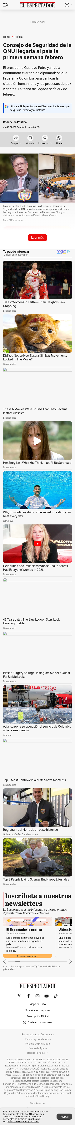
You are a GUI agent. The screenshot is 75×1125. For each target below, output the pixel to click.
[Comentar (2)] (45, 138)
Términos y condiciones (38, 1039)
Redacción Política (15, 122)
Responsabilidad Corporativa (38, 1034)
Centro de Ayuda (37, 1048)
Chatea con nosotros (40, 1022)
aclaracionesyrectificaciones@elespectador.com (37, 1081)
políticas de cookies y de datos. (23, 1121)
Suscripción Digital (37, 1016)
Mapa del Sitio (37, 1004)
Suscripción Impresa (37, 1010)
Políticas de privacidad (37, 1043)
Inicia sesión (13, 947)
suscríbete (30, 947)
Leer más (37, 237)
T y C (36, 966)
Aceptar (64, 1116)
